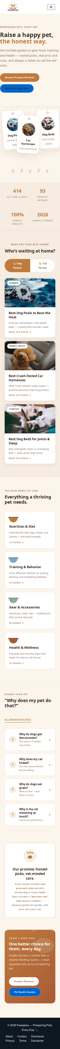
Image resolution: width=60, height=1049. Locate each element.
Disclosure (37, 1036)
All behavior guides (18, 719)
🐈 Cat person (42, 265)
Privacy (10, 1040)
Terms (22, 1040)
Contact (21, 1036)
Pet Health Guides (25, 992)
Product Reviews (24, 981)
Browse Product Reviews (19, 77)
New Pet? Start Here (16, 88)
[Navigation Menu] (51, 7)
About (9, 1036)
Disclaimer (37, 1040)
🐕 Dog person (17, 265)
